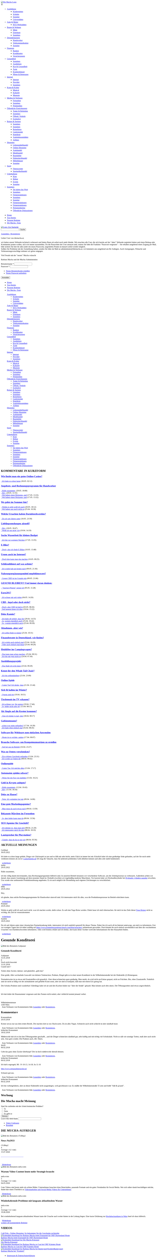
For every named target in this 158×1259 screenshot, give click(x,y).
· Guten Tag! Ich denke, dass (12, 685)
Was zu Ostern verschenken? (15, 751)
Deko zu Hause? (9, 794)
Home (9, 215)
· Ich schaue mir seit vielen (11, 597)
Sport (9, 166)
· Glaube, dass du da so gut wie (13, 840)
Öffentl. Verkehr (19, 116)
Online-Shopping (19, 148)
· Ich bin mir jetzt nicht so (11, 656)
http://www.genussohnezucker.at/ (14, 1069)
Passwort (5, 266)
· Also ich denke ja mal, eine (12, 716)
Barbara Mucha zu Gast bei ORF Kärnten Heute (20, 1247)
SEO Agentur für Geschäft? (15, 823)
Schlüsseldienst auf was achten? (17, 564)
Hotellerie (16, 135)
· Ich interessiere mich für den (12, 830)
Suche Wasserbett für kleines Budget (19, 535)
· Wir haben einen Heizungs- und (14, 495)
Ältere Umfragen (12, 1123)
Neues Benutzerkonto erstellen (18, 271)
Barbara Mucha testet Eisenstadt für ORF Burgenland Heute (24, 1238)
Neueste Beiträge (13, 220)
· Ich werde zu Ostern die (11, 759)
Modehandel (18, 153)
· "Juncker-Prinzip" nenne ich (12, 588)
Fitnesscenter (18, 169)
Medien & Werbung (14, 98)
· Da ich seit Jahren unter (10, 519)
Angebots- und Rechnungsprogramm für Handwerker (28, 486)
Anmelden (37, 1007)
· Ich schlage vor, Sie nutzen (12, 704)
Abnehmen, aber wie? (12, 628)
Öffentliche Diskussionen (23, 210)
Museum (16, 95)
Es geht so (8, 1114)
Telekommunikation (20, 43)
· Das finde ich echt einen (11, 666)
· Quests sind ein (7, 695)
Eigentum (16, 32)
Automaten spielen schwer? (15, 773)
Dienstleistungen (13, 38)
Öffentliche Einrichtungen (17, 108)
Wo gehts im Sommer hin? (14, 502)
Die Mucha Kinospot (9, 1242)
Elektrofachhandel (20, 158)
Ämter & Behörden (20, 111)
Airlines (16, 140)
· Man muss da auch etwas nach (13, 809)
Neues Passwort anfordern (16, 273)
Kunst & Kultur (13, 87)
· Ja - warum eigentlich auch (12, 623)
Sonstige (16, 17)
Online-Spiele (7, 680)
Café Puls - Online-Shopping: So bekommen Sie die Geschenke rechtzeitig (30, 1233)
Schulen (16, 14)
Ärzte (15, 69)
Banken (16, 51)
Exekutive (17, 119)
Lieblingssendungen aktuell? (15, 523)
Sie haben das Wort (20, 189)
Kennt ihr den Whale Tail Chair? (18, 670)
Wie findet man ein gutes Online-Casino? (21, 476)
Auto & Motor (12, 22)
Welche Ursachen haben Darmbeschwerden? (23, 514)
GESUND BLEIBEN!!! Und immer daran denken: (26, 583)
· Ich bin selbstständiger (10, 676)
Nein (6, 1111)
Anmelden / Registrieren (10, 234)
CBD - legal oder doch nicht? (15, 602)
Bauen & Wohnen (14, 27)
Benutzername (7, 264)
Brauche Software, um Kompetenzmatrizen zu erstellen (28, 742)
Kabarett (16, 93)
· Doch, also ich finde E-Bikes (13, 550)
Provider (16, 82)
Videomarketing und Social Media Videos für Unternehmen (48, 1189)
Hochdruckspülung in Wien (116, 1216)
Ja (5, 1109)
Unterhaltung (12, 174)
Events (15, 182)
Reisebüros (17, 129)
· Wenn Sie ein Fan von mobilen (13, 778)
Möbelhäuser (18, 161)
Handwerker (18, 40)
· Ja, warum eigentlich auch (11, 621)
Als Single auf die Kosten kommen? (19, 711)
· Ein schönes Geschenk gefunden (14, 756)
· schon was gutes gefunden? (12, 726)
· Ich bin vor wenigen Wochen (13, 540)
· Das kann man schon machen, (13, 654)
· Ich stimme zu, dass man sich (13, 828)
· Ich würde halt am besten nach (13, 569)
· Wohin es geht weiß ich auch (13, 507)
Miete (15, 30)
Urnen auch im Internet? (13, 554)
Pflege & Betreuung (20, 74)
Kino (15, 176)
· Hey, (3, 493)
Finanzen (10, 48)
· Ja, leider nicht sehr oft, (10, 706)
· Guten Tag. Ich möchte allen (12, 768)
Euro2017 (6, 592)
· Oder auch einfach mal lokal (12, 645)
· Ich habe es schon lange (11, 481)
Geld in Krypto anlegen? (13, 782)
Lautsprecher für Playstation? (16, 835)
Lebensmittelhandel (20, 145)
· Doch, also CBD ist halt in (12, 607)
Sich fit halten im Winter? (14, 690)
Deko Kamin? (8, 614)
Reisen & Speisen (14, 121)
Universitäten (18, 19)
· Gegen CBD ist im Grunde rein (14, 578)
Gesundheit (11, 59)
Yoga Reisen (141, 910)
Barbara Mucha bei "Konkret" (13, 1251)
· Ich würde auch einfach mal (12, 642)
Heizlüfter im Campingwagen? (16, 649)
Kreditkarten (18, 53)
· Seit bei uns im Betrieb (10, 747)
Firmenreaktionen (20, 195)
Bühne (15, 179)
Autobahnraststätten (20, 137)
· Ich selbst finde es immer (11, 633)
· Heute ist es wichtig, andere (12, 737)
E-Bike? (5, 545)
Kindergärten (18, 11)
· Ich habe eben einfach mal (11, 728)
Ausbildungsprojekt (11, 661)
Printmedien (17, 106)
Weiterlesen (6, 1165)
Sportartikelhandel (20, 171)
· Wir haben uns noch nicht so (12, 509)
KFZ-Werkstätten (19, 25)
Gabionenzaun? (9, 720)
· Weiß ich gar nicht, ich (10, 530)
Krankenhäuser (19, 72)
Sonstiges (16, 35)
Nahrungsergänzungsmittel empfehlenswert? (23, 573)
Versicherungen (19, 56)
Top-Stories (11, 218)
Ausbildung (11, 9)
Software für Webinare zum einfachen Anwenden (26, 732)
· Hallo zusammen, (8, 491)
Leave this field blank (9, 1119)
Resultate (9, 1125)
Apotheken (17, 64)
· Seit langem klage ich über (12, 609)
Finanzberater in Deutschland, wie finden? (22, 637)
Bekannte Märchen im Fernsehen (18, 813)
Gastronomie (18, 132)
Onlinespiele (7, 763)
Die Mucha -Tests (14, 223)
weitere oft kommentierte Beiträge (14, 1223)
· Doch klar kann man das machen (14, 559)
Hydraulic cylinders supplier (137, 878)
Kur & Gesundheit (20, 66)
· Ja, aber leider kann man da (12, 818)
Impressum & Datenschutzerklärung (21, 1256)
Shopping (10, 142)
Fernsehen (17, 101)
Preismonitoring (19, 208)
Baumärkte (17, 156)
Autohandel (17, 150)
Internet (10, 77)
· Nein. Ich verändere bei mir (12, 799)
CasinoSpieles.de (29, 859)
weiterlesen (6, 863)
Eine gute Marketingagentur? (16, 804)
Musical (16, 90)
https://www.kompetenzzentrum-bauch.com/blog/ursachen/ (59, 927)
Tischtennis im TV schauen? (15, 699)
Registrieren (50, 1007)
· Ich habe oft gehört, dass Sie (12, 619)
